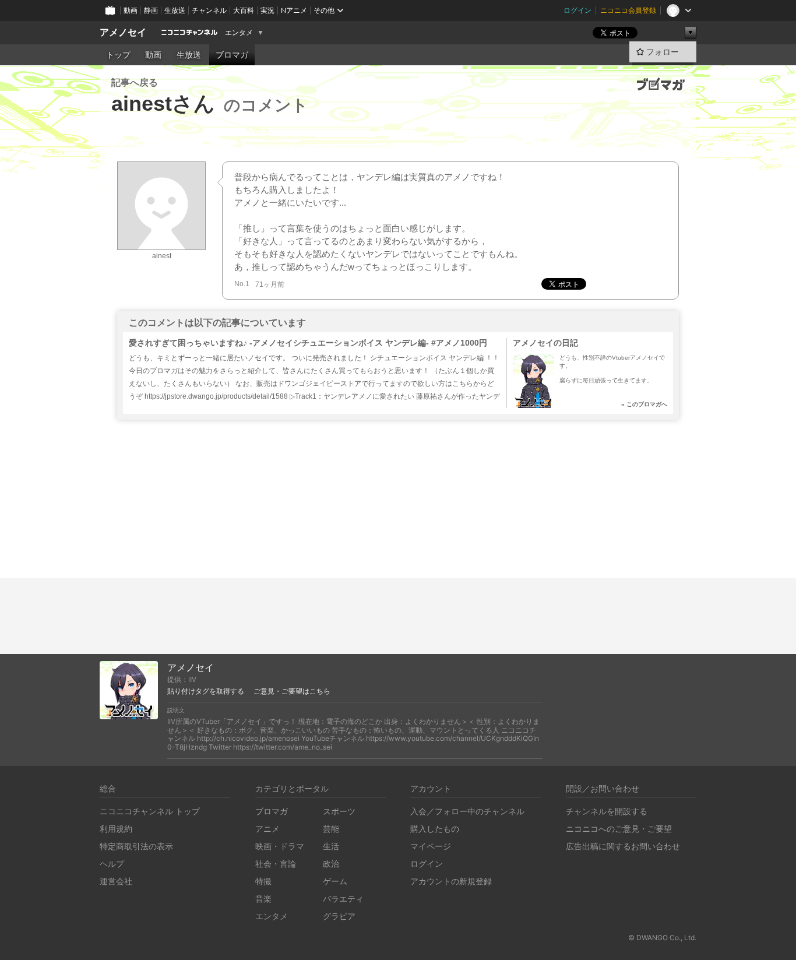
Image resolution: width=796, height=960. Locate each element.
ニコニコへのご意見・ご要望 (619, 829)
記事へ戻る (134, 82)
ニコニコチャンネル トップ (150, 811)
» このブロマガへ (644, 404)
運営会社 (116, 881)
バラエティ (343, 898)
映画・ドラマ (279, 846)
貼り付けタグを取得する (205, 691)
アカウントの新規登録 (451, 881)
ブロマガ (232, 54)
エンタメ (239, 33)
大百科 (243, 10)
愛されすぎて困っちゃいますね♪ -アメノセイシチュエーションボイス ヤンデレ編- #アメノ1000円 (308, 342)
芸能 (331, 829)
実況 (267, 10)
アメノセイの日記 (545, 342)
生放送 (174, 10)
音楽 (263, 898)
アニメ (267, 829)
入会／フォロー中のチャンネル (467, 811)
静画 (151, 10)
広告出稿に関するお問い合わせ (623, 846)
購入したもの (434, 829)
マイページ (430, 846)
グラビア (339, 916)
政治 (331, 863)
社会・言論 (275, 863)
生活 (331, 846)
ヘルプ (112, 863)
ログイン (577, 10)
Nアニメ (294, 10)
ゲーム (335, 881)
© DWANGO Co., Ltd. (662, 937)
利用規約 (116, 829)
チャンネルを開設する (606, 811)
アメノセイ (123, 32)
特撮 (263, 881)
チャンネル (209, 10)
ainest (161, 256)
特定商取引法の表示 (136, 846)
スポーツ (339, 811)
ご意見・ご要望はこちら (291, 691)
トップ (118, 54)
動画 (131, 10)
